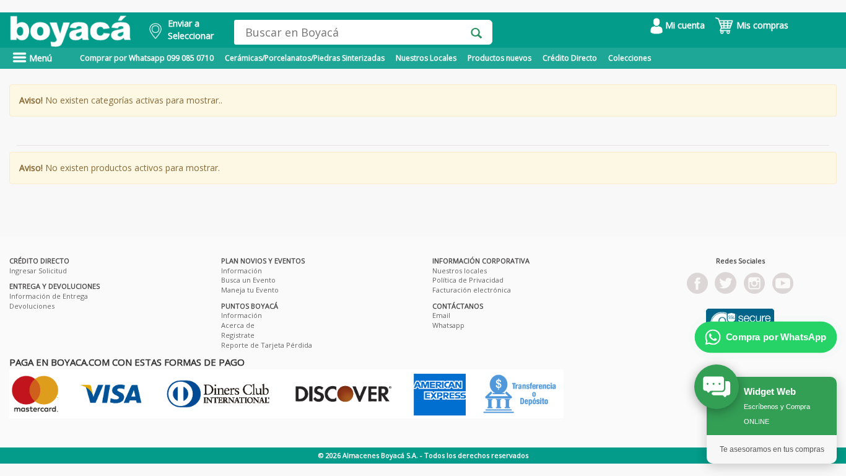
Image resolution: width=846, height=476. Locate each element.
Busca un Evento (248, 279)
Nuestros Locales (426, 58)
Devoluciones (32, 306)
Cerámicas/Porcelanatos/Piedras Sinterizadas (305, 58)
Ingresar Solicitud (38, 270)
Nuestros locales (459, 270)
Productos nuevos (499, 58)
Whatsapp (448, 325)
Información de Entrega (48, 296)
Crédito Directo (570, 58)
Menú (39, 58)
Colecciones (629, 58)
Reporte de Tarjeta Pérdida (266, 345)
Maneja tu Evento (250, 289)
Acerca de (238, 325)
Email (441, 315)
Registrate (238, 335)
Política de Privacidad (468, 279)
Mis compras (761, 25)
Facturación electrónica (471, 289)
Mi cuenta (684, 25)
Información (241, 270)
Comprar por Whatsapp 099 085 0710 (147, 58)
